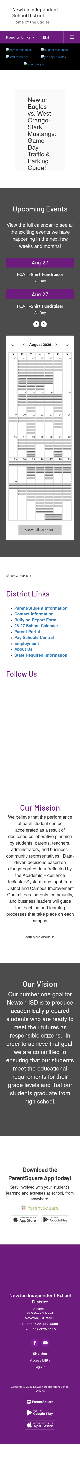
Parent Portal (27, 631)
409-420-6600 (46, 1324)
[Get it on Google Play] (40, 1412)
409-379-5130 (44, 1329)
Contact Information (34, 614)
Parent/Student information (40, 608)
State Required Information (40, 655)
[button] (20, 37)
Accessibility (40, 1360)
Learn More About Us (39, 936)
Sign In (40, 1367)
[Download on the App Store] (40, 1425)
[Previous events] (36, 324)
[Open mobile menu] (72, 37)
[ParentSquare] (40, 1402)
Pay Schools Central (34, 637)
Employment (26, 643)
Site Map (40, 1353)
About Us (23, 649)
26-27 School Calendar (36, 625)
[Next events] (44, 324)
